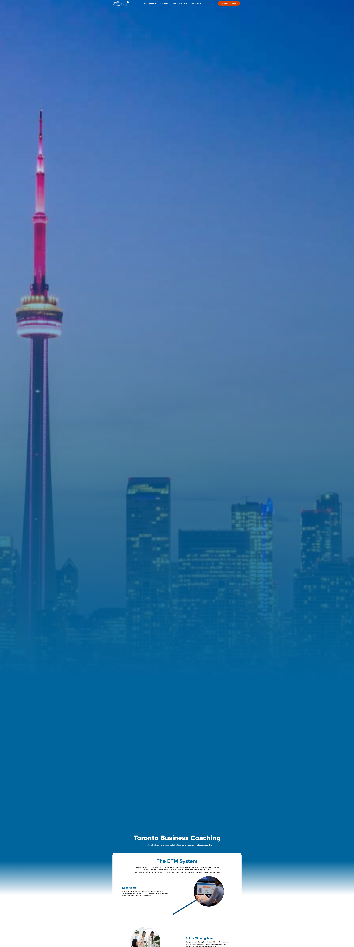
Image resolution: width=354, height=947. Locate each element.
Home (143, 3)
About (151, 3)
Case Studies (164, 3)
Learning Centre (179, 3)
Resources (195, 3)
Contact (208, 3)
